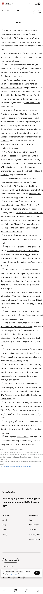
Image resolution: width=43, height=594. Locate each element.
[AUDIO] (33, 12)
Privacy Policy (14, 575)
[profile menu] (37, 4)
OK (37, 573)
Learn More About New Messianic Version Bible (15, 466)
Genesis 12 (5, 11)
